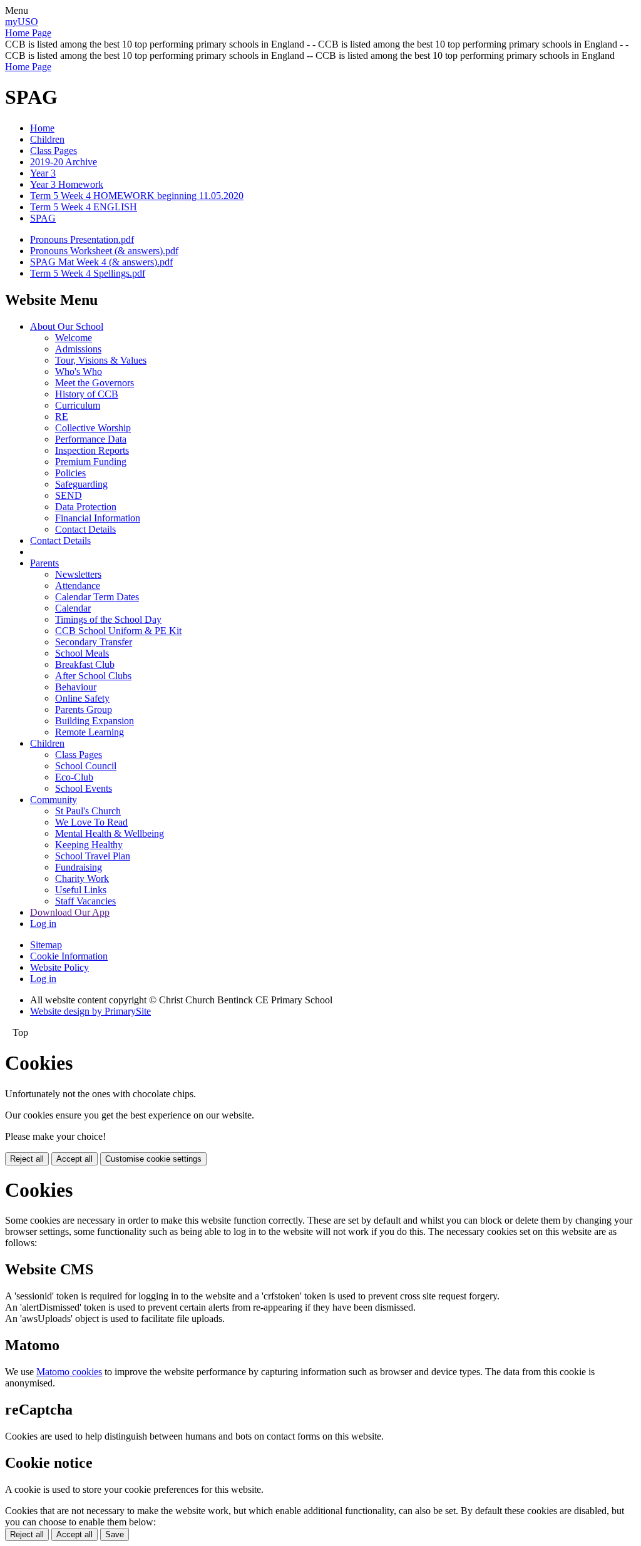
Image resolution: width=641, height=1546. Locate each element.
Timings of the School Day (108, 619)
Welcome (73, 337)
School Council (85, 765)
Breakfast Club (85, 664)
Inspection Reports (92, 450)
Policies (70, 473)
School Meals (82, 653)
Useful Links (80, 889)
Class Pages (53, 150)
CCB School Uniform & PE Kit (118, 630)
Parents (44, 563)
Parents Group (83, 709)
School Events (83, 788)
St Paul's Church (88, 811)
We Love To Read (91, 822)
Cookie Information (69, 956)
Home (42, 128)
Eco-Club (74, 777)
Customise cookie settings (153, 1159)
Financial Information (97, 518)
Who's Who (78, 371)
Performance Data (90, 439)
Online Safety (82, 698)
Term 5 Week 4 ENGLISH (83, 207)
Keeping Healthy (89, 844)
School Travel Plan (92, 856)
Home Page (28, 33)
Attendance (77, 585)
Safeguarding (81, 484)
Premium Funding (90, 461)
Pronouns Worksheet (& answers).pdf (104, 250)
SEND (68, 495)
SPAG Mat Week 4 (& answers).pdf (101, 262)
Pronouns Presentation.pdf (82, 239)
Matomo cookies (69, 1371)
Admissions (78, 349)
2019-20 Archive (63, 161)
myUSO (21, 21)
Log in (43, 923)
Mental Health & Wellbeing (109, 833)
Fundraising (78, 867)
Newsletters (78, 574)
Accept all (74, 1159)
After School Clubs (93, 675)
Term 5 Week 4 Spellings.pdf (87, 273)
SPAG (43, 218)
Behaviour (75, 687)
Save (114, 1534)
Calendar (73, 608)
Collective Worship (93, 427)
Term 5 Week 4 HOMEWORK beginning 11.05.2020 (137, 195)
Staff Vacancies (85, 901)
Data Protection (85, 506)
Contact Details (85, 529)
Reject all (27, 1159)
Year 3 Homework (66, 184)
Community (53, 799)
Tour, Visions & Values (100, 360)
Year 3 (43, 173)
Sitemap (46, 944)
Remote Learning (89, 732)
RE (61, 416)
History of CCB (86, 394)
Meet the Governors (94, 382)
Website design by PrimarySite (90, 1011)
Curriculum (77, 405)
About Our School (66, 326)
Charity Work (82, 878)
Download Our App (70, 912)
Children (47, 139)
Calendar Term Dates (97, 596)
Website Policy (59, 967)
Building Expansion (94, 720)
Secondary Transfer (93, 642)
